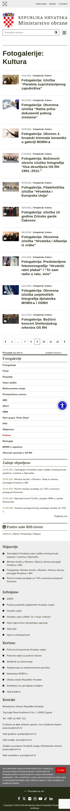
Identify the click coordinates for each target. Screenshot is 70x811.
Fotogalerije (9, 365)
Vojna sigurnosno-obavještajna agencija (27, 622)
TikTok (46, 798)
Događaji (8, 376)
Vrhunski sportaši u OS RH (17, 452)
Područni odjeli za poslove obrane (24, 655)
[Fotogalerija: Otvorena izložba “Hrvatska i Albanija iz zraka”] (11, 236)
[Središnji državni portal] (6, 4)
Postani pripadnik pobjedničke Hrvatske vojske (30, 604)
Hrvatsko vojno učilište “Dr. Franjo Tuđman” (29, 616)
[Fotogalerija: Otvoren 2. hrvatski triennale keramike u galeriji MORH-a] (11, 133)
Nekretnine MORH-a (17, 673)
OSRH (10, 598)
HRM (5, 412)
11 (50, 341)
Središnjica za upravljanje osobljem (25, 685)
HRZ (5, 400)
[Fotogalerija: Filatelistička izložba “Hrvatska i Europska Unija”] (11, 187)
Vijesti (16, 533)
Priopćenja (26, 533)
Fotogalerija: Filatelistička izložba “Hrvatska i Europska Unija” (42, 191)
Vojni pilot (11, 628)
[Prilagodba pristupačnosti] (62, 405)
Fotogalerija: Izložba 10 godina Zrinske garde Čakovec (40, 216)
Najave (37, 533)
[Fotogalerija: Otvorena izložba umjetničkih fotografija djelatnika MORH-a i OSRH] (11, 290)
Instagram (35, 798)
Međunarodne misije (14, 388)
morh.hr (7, 533)
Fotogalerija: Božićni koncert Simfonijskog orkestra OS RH (39, 323)
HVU (5, 423)
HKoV (6, 406)
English (52, 4)
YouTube (40, 798)
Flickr (6, 371)
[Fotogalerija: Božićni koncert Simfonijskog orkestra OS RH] (11, 319)
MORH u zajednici (12, 447)
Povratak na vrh (12, 352)
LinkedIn (51, 798)
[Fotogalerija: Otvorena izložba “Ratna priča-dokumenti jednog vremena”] (11, 104)
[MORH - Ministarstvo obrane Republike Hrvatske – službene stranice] (35, 20)
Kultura (7, 435)
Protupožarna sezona (14, 394)
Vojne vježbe (10, 382)
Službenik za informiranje (20, 661)
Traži (56, 32)
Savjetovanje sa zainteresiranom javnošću (28, 667)
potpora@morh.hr (12, 749)
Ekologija (8, 441)
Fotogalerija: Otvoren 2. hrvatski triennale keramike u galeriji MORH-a (43, 138)
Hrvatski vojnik (14, 610)
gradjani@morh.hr (27, 734)
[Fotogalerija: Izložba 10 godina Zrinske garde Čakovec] (11, 211)
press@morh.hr (24, 740)
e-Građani (62, 4)
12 (57, 341)
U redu (60, 770)
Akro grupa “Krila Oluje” (16, 417)
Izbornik (64, 33)
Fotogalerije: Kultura (42, 76)
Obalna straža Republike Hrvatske (24, 679)
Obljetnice (8, 429)
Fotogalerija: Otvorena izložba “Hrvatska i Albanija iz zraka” (44, 241)
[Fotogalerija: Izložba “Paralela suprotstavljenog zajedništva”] (11, 79)
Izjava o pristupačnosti (18, 635)
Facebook (19, 798)
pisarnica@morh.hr (12, 728)
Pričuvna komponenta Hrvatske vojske (26, 649)
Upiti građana (14, 691)
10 (43, 341)
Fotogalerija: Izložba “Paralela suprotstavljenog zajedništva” (43, 84)
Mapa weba (41, 4)
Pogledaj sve (60, 516)
